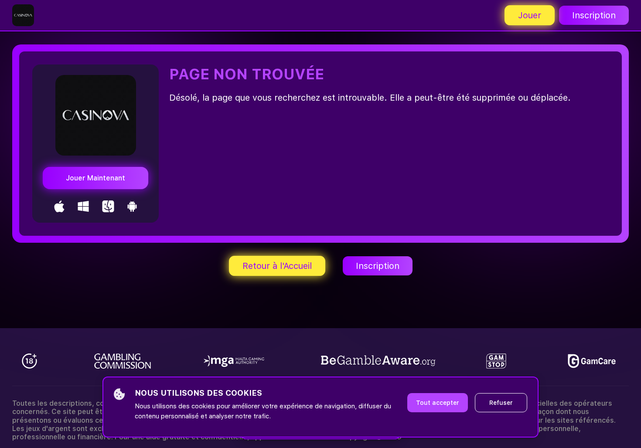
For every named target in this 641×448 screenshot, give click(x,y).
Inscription (594, 15)
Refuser (501, 402)
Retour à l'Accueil (277, 266)
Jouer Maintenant (95, 178)
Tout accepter (437, 402)
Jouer (529, 15)
